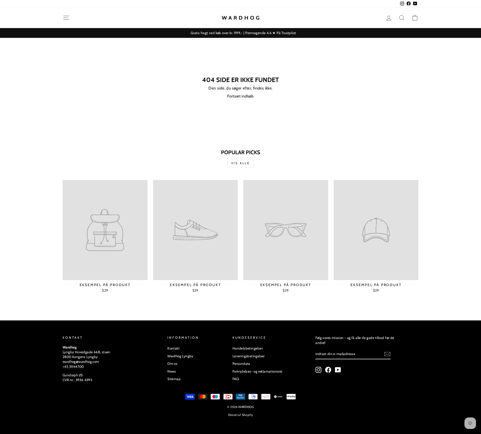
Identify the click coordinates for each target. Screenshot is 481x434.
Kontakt (173, 348)
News (171, 371)
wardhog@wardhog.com (81, 362)
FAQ (235, 379)
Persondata (241, 364)
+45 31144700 (73, 367)
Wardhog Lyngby (180, 356)
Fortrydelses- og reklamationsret (257, 371)
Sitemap (174, 379)
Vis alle (240, 163)
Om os (172, 364)
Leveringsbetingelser (248, 356)
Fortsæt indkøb (240, 96)
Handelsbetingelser (247, 348)
